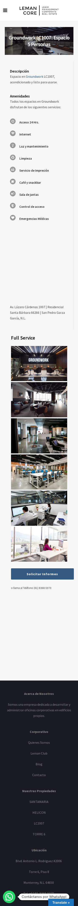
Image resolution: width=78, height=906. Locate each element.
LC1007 (39, 823)
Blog (39, 764)
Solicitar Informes (42, 574)
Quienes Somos (39, 742)
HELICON (39, 812)
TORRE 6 (39, 834)
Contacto (39, 775)
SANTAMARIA (39, 802)
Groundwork (34, 76)
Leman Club (39, 753)
